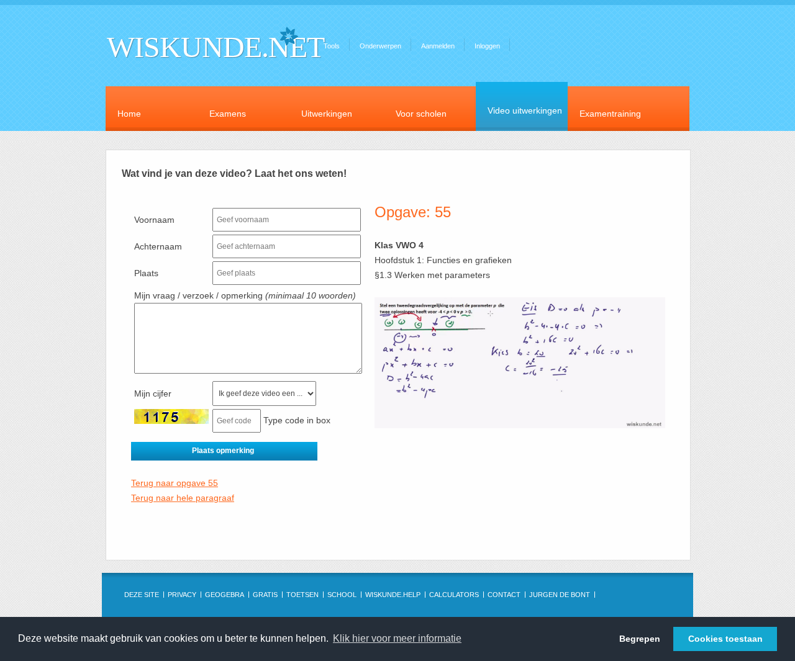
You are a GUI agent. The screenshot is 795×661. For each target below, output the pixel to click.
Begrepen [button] (639, 639)
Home (129, 114)
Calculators (454, 594)
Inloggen (487, 46)
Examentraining (610, 114)
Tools (332, 46)
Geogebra (224, 594)
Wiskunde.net (215, 46)
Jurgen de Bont (559, 594)
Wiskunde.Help (392, 594)
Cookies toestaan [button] (725, 639)
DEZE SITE (141, 594)
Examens (227, 114)
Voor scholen (421, 114)
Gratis (265, 594)
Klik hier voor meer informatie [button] (397, 638)
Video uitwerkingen (525, 110)
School (342, 594)
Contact (504, 594)
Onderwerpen (380, 46)
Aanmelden (438, 46)
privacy (182, 594)
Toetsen (302, 594)
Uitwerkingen (326, 114)
